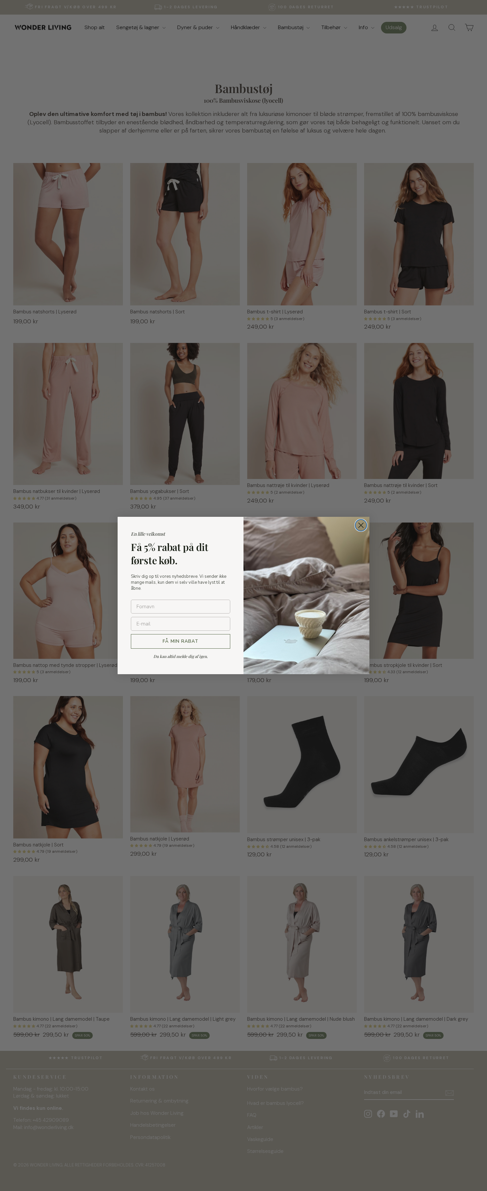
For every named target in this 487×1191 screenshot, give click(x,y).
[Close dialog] (361, 525)
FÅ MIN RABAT (180, 641)
